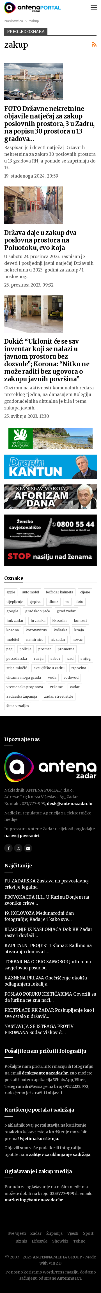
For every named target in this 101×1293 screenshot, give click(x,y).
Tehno (79, 1241)
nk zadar (57, 639)
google (12, 611)
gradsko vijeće (37, 611)
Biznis (21, 1241)
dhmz (53, 602)
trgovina (79, 668)
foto (79, 602)
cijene (85, 592)
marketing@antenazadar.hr (33, 1199)
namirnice (34, 639)
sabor (55, 658)
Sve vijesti (17, 1233)
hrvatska (38, 620)
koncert (80, 620)
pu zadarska (16, 658)
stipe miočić (16, 668)
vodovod (71, 677)
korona (12, 630)
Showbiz (60, 1241)
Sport (88, 1233)
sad (70, 658)
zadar (75, 687)
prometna (66, 649)
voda (52, 677)
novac (77, 639)
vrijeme (56, 687)
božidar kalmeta (59, 592)
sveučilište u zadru (49, 668)
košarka (60, 630)
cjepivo (36, 602)
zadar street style (58, 696)
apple (10, 592)
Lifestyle (39, 1241)
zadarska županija (21, 696)
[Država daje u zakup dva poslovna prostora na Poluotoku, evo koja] (33, 205)
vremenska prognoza (24, 687)
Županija (54, 1233)
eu (67, 602)
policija (25, 649)
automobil (30, 592)
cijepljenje (14, 602)
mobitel (12, 639)
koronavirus (36, 630)
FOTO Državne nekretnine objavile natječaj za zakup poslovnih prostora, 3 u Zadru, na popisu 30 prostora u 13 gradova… (49, 124)
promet (44, 649)
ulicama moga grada (23, 677)
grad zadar (66, 611)
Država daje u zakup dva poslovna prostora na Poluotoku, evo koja (40, 240)
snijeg (86, 658)
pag (9, 649)
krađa (79, 630)
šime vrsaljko (17, 706)
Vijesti (72, 1233)
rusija (38, 658)
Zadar (36, 1233)
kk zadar (59, 620)
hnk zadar (15, 620)
